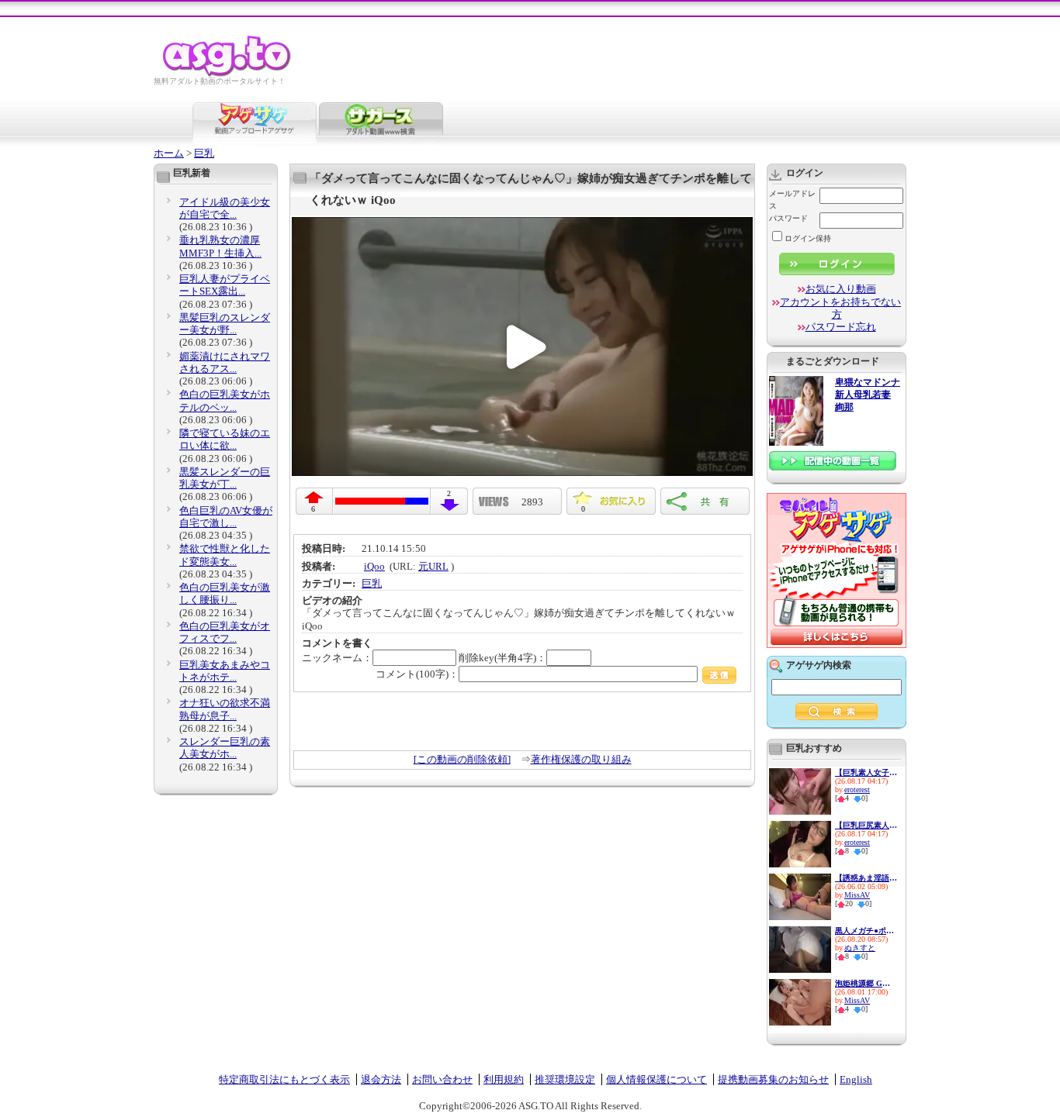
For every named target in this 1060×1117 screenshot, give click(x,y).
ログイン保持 (808, 238)
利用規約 (503, 1079)
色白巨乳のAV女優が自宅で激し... (225, 517)
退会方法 (381, 1079)
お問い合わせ (442, 1079)
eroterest (857, 789)
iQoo (374, 566)
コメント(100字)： (417, 674)
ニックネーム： (337, 658)
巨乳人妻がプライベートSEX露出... (224, 285)
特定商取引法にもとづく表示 (284, 1079)
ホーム (169, 153)
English (856, 1079)
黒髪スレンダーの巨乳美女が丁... (224, 478)
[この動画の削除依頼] (462, 759)
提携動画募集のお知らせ (773, 1079)
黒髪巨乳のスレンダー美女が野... (224, 324)
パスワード (788, 218)
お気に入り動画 (840, 289)
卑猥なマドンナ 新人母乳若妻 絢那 (867, 395)
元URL (433, 566)
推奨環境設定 (565, 1079)
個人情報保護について (656, 1079)
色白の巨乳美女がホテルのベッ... (224, 400)
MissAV (857, 895)
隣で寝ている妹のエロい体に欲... (224, 439)
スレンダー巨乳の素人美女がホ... (224, 748)
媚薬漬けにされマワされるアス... (224, 362)
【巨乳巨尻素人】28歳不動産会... (866, 825)
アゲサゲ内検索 (818, 665)
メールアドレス (792, 199)
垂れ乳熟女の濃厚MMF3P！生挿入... (220, 246)
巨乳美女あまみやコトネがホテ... (224, 671)
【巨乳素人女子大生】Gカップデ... (866, 772)
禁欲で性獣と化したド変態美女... (224, 555)
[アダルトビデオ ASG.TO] (228, 74)
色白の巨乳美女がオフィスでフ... (224, 632)
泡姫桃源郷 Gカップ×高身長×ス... (866, 983)
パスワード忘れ (840, 327)
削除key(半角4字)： (502, 658)
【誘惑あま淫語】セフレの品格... (866, 878)
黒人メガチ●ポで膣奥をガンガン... (866, 930)
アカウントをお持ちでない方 (840, 308)
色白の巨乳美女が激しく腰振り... (224, 593)
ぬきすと (859, 947)
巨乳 (204, 153)
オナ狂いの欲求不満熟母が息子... (224, 709)
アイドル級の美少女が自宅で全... (224, 208)
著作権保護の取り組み (581, 759)
